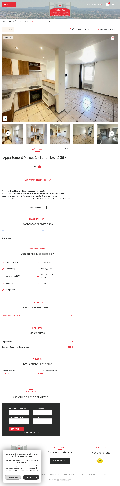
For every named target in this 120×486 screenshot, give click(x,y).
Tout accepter (31, 477)
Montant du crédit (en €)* (18, 409)
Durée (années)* (39, 409)
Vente (27, 21)
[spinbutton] (42, 421)
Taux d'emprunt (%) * (40, 417)
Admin (82, 474)
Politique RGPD (93, 474)
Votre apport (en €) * (17, 417)
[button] (112, 133)
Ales (35, 21)
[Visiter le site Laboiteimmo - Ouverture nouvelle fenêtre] (63, 479)
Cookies (105, 474)
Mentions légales (69, 474)
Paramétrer (13, 477)
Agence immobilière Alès (12, 21)
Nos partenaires (55, 474)
